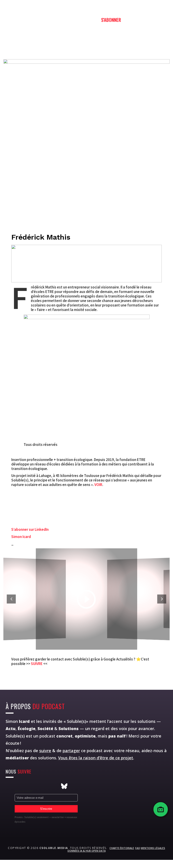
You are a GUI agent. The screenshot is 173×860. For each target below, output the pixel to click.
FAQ (137, 848)
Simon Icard (21, 536)
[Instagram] (9, 786)
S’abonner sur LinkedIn (30, 529)
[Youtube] (27, 786)
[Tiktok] (55, 786)
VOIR (98, 484)
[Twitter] (18, 786)
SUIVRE (37, 663)
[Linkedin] (46, 786)
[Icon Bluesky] (64, 786)
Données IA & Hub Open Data (87, 850)
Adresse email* (24, 791)
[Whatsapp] (36, 786)
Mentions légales (153, 848)
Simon (18, 721)
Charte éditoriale (121, 848)
